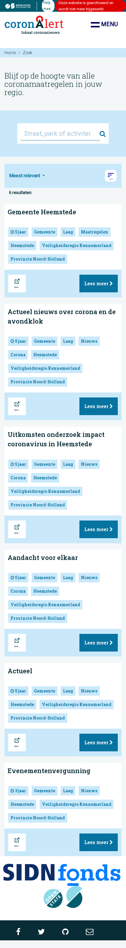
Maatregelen (94, 232)
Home (10, 52)
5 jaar (20, 232)
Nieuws (89, 341)
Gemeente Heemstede (42, 212)
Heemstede (22, 245)
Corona (18, 354)
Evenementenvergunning (49, 770)
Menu (109, 24)
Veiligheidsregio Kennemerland (76, 245)
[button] (111, 176)
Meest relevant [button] (25, 175)
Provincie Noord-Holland (38, 259)
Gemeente (44, 232)
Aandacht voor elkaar (43, 557)
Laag (68, 232)
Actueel (20, 671)
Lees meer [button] (97, 283)
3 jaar (20, 790)
